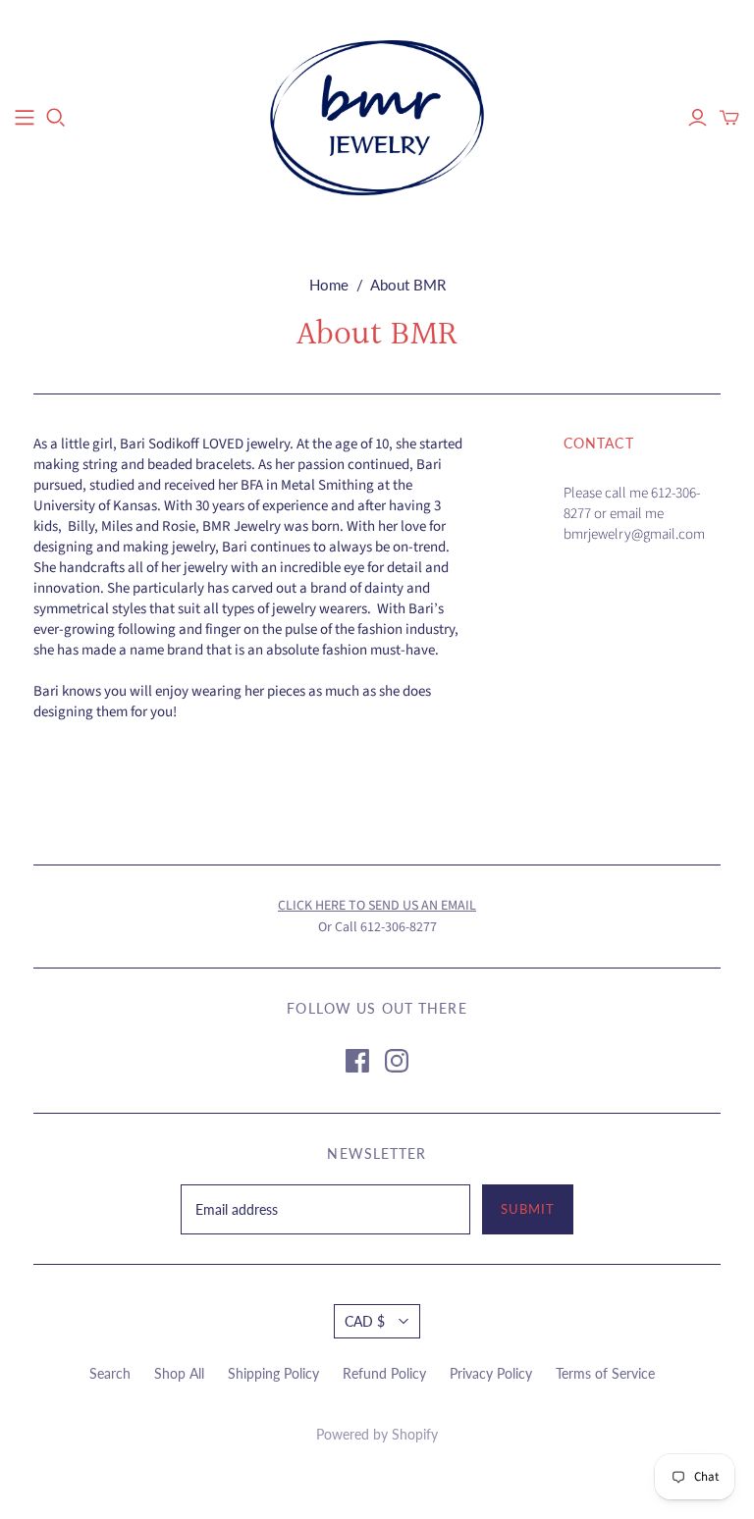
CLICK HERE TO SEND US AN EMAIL (377, 906)
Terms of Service (605, 1373)
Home (329, 284)
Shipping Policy (273, 1373)
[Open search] (56, 118)
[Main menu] (24, 118)
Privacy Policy (491, 1373)
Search (110, 1373)
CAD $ (365, 1321)
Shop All (179, 1373)
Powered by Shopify (377, 1434)
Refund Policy (384, 1373)
